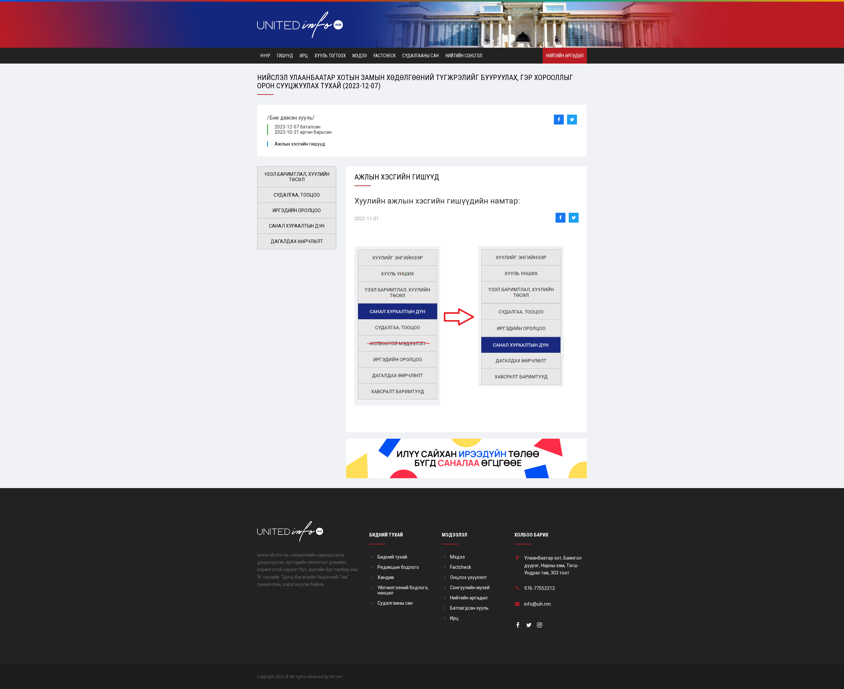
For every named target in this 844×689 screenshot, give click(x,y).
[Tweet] (572, 119)
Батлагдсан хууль (469, 608)
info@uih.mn (537, 604)
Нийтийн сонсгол (463, 55)
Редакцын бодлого (398, 567)
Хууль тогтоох (330, 55)
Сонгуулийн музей (470, 587)
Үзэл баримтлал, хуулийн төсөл (296, 177)
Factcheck (385, 55)
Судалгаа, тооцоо (297, 195)
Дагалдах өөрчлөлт (297, 241)
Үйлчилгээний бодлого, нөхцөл (403, 590)
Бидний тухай (392, 557)
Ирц (304, 55)
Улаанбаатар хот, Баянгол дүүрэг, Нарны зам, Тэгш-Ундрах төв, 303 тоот (553, 565)
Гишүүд (285, 55)
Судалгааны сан (420, 55)
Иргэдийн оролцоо (297, 210)
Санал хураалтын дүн (296, 226)
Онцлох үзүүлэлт (468, 577)
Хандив (385, 577)
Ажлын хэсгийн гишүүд (300, 144)
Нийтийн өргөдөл (565, 55)
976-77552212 (539, 588)
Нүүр (265, 55)
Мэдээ (359, 55)
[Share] (559, 119)
